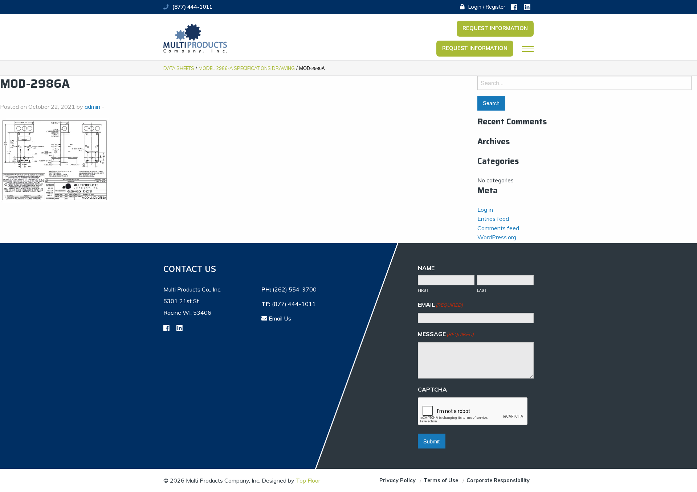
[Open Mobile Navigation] (528, 49)
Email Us (279, 318)
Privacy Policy (397, 480)
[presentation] (473, 411)
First (423, 290)
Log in (485, 209)
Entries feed (493, 218)
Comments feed (498, 228)
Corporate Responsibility (498, 480)
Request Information (495, 28)
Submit (431, 441)
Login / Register (486, 7)
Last (481, 290)
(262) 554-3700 (295, 289)
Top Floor (308, 480)
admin (92, 106)
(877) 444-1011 (192, 7)
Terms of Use (441, 480)
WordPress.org (496, 237)
